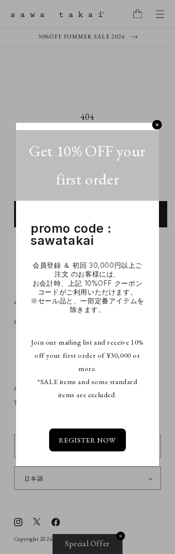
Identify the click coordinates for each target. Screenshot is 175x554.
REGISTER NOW (87, 440)
